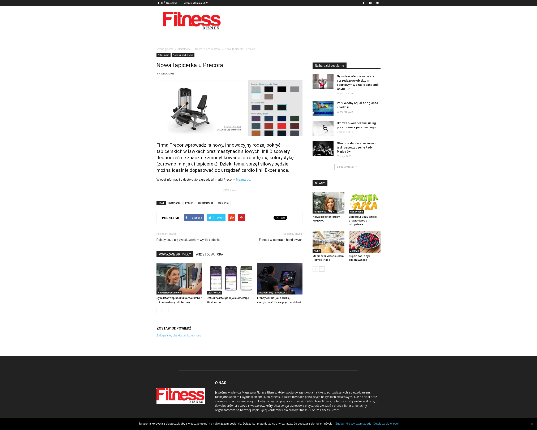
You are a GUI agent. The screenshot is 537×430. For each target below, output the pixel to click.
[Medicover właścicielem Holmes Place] (328, 242)
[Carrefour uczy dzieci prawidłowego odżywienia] (365, 203)
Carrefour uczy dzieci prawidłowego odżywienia (363, 220)
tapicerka (223, 202)
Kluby (317, 250)
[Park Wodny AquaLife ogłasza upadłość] (323, 108)
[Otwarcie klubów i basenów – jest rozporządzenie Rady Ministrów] (323, 148)
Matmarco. (243, 179)
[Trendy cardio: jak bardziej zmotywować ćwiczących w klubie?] (279, 278)
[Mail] (377, 2)
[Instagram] (370, 2)
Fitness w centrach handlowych (280, 240)
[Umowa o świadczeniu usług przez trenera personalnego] (323, 128)
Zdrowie (354, 250)
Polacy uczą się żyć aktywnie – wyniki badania (188, 240)
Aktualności (163, 54)
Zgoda (339, 423)
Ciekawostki (214, 292)
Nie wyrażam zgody (358, 423)
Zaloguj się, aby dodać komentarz (178, 335)
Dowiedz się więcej (386, 423)
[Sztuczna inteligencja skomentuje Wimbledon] (229, 278)
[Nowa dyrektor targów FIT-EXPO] (328, 203)
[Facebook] (363, 2)
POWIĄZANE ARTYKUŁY (175, 254)
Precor (189, 202)
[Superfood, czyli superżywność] (365, 242)
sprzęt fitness (205, 202)
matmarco (174, 202)
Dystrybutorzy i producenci (272, 292)
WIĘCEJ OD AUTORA (209, 254)
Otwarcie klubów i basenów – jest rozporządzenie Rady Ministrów (356, 147)
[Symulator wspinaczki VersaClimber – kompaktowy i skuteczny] (179, 278)
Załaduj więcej (345, 166)
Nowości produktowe (183, 54)
